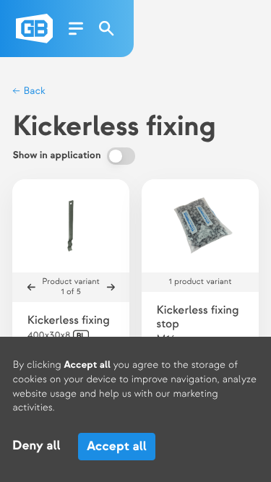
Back (33, 91)
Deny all (36, 446)
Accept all (117, 446)
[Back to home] (34, 28)
